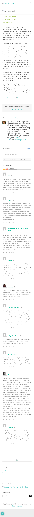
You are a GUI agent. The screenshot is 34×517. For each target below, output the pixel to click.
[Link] (20, 159)
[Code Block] (18, 159)
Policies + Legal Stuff (17, 506)
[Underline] (8, 159)
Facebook (5, 471)
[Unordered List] (14, 159)
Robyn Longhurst (13, 336)
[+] (24, 159)
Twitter (4, 473)
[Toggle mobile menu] (31, 3)
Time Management (11, 97)
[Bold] (4, 159)
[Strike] (10, 159)
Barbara (10, 427)
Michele (10, 287)
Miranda (10, 375)
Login (29, 148)
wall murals (12, 354)
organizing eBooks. (20, 140)
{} (21, 159)
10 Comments (20, 97)
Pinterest (5, 475)
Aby (5, 97)
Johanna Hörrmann (14, 307)
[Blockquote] (16, 159)
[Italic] (6, 159)
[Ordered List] (12, 159)
